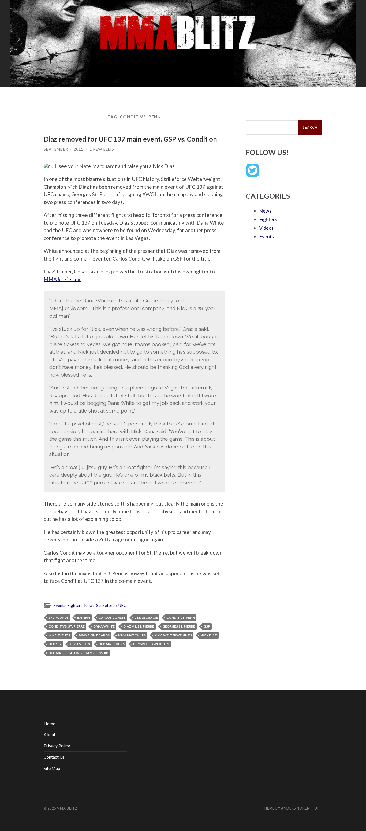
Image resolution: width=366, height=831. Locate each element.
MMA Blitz (67, 808)
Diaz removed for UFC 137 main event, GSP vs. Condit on (130, 139)
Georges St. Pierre (179, 626)
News (89, 605)
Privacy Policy (57, 745)
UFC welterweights (151, 644)
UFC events (80, 644)
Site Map (52, 768)
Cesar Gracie (146, 617)
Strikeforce (106, 605)
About (49, 734)
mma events (59, 635)
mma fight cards (94, 635)
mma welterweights (173, 635)
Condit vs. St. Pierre (66, 626)
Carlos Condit (112, 617)
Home (49, 723)
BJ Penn (83, 617)
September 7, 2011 (63, 149)
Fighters (75, 605)
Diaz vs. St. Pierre (138, 626)
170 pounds (58, 617)
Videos (266, 228)
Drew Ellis (102, 149)
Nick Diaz (208, 635)
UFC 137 (54, 644)
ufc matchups (112, 644)
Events (59, 605)
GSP (207, 626)
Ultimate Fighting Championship (78, 653)
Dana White (104, 626)
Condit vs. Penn (180, 617)
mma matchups (132, 635)
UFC (122, 605)
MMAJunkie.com (62, 279)
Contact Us (54, 756)
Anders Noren (295, 808)
